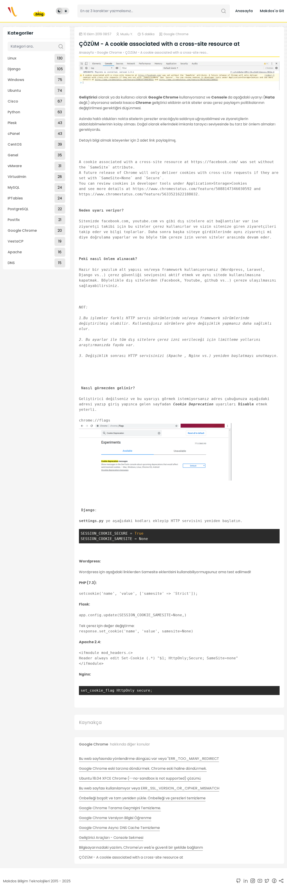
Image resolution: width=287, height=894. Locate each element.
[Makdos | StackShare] (280, 881)
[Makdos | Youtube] (259, 881)
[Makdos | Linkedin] (244, 881)
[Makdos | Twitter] (266, 881)
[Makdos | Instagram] (251, 881)
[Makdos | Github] (238, 881)
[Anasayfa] (24, 11)
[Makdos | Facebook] (273, 881)
